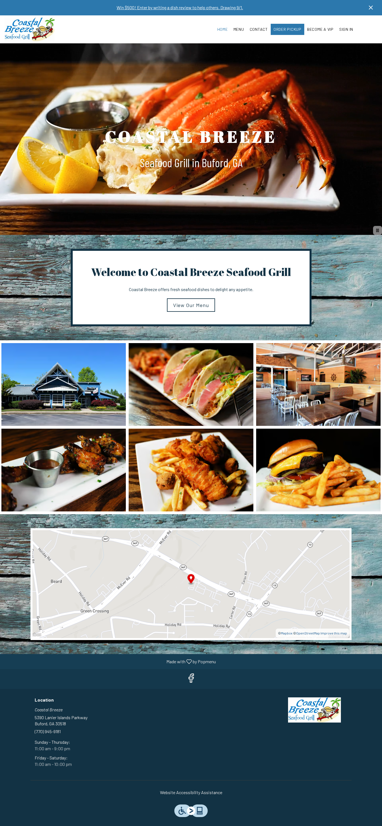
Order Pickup (287, 29)
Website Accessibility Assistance (191, 792)
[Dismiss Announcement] (371, 7)
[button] (63, 384)
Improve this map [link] (333, 633)
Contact (259, 29)
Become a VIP (320, 29)
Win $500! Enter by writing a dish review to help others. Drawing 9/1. (180, 7)
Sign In (346, 29)
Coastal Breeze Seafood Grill (314, 710)
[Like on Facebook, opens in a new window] (191, 679)
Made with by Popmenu (110, 661)
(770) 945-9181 (48, 731)
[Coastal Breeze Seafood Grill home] (29, 29)
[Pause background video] (377, 230)
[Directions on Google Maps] (191, 583)
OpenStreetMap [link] (308, 633)
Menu (239, 29)
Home (222, 29)
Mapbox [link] (287, 633)
